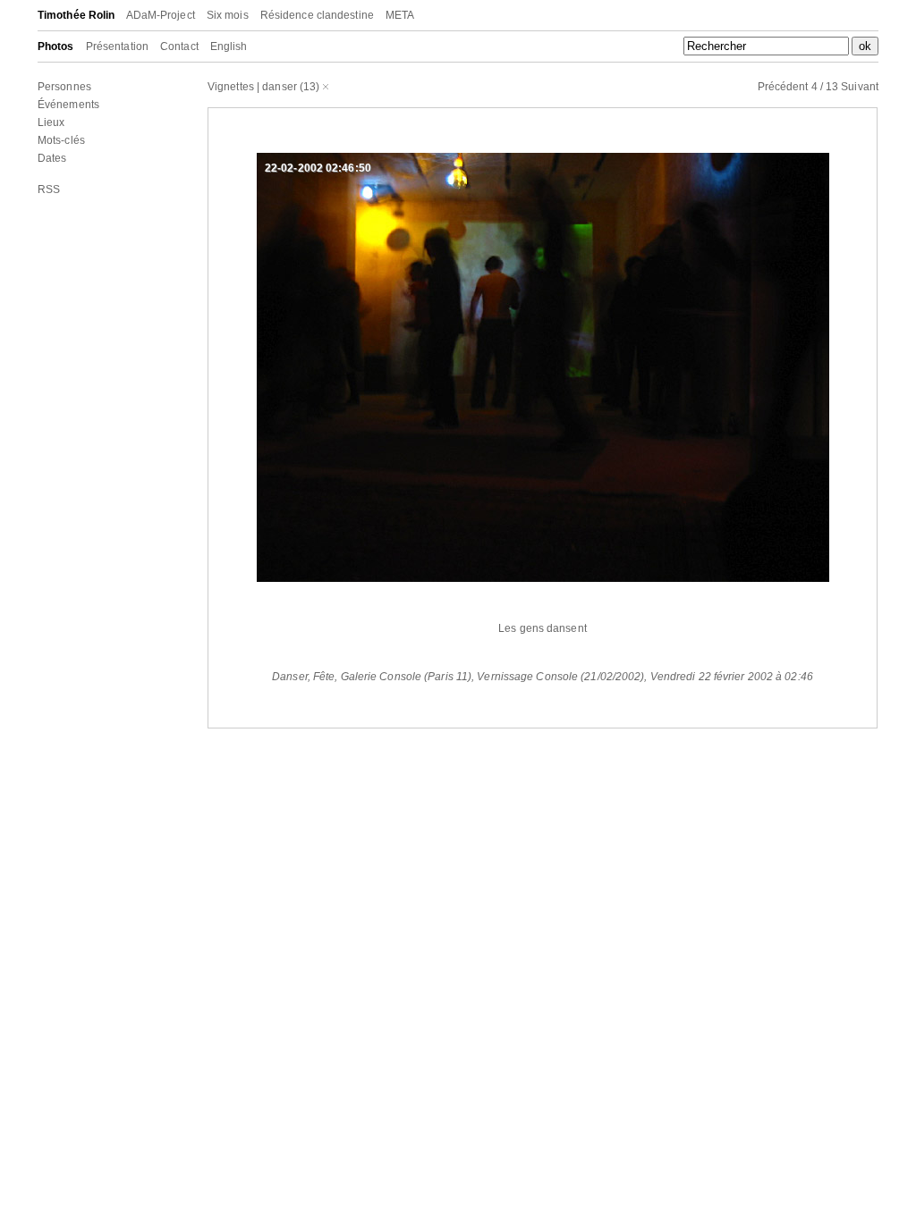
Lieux (51, 122)
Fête (324, 676)
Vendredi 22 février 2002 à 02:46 (731, 676)
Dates (52, 158)
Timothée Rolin (76, 15)
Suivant (859, 86)
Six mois (228, 15)
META (400, 15)
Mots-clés (61, 140)
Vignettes (231, 86)
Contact (179, 46)
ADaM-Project (160, 15)
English (229, 46)
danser (279, 86)
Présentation (117, 46)
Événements (68, 104)
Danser (290, 676)
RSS (49, 189)
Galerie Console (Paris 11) (406, 676)
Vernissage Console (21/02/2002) (560, 676)
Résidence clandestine (317, 15)
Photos (56, 46)
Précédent (783, 86)
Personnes (64, 86)
